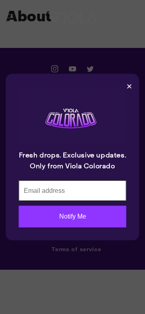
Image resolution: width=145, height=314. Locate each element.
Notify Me (72, 216)
